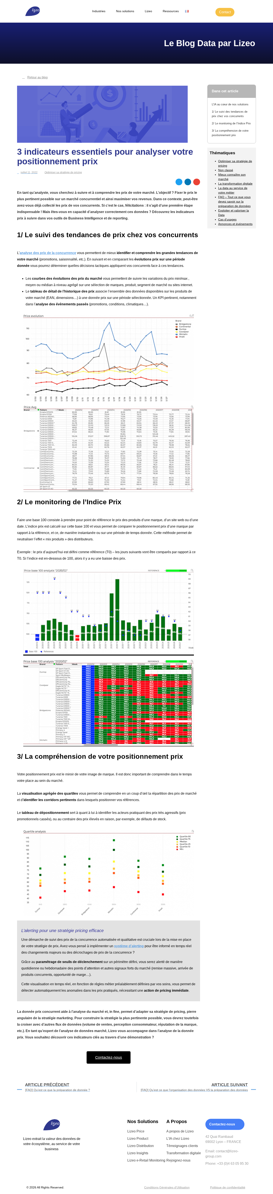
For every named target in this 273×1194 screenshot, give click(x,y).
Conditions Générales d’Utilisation (167, 1187)
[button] (179, 182)
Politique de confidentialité (227, 1187)
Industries (98, 11)
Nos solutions (125, 11)
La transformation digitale (235, 183)
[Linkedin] (42, 1164)
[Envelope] (51, 1164)
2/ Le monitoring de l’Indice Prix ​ (231, 123)
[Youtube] (60, 1164)
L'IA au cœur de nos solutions (230, 104)
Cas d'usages (227, 219)
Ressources (171, 11)
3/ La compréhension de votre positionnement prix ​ (230, 133)
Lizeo (148, 11)
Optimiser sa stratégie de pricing (63, 172)
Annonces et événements (235, 224)
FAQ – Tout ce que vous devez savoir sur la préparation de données (234, 201)
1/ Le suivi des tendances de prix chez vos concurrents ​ (229, 114)
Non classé (225, 170)
